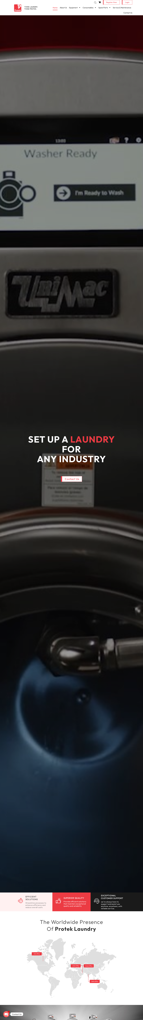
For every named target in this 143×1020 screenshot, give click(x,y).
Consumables (88, 7)
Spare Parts (103, 7)
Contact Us (127, 13)
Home (55, 7)
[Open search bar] (95, 2)
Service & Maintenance (122, 7)
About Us (63, 7)
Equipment (73, 7)
